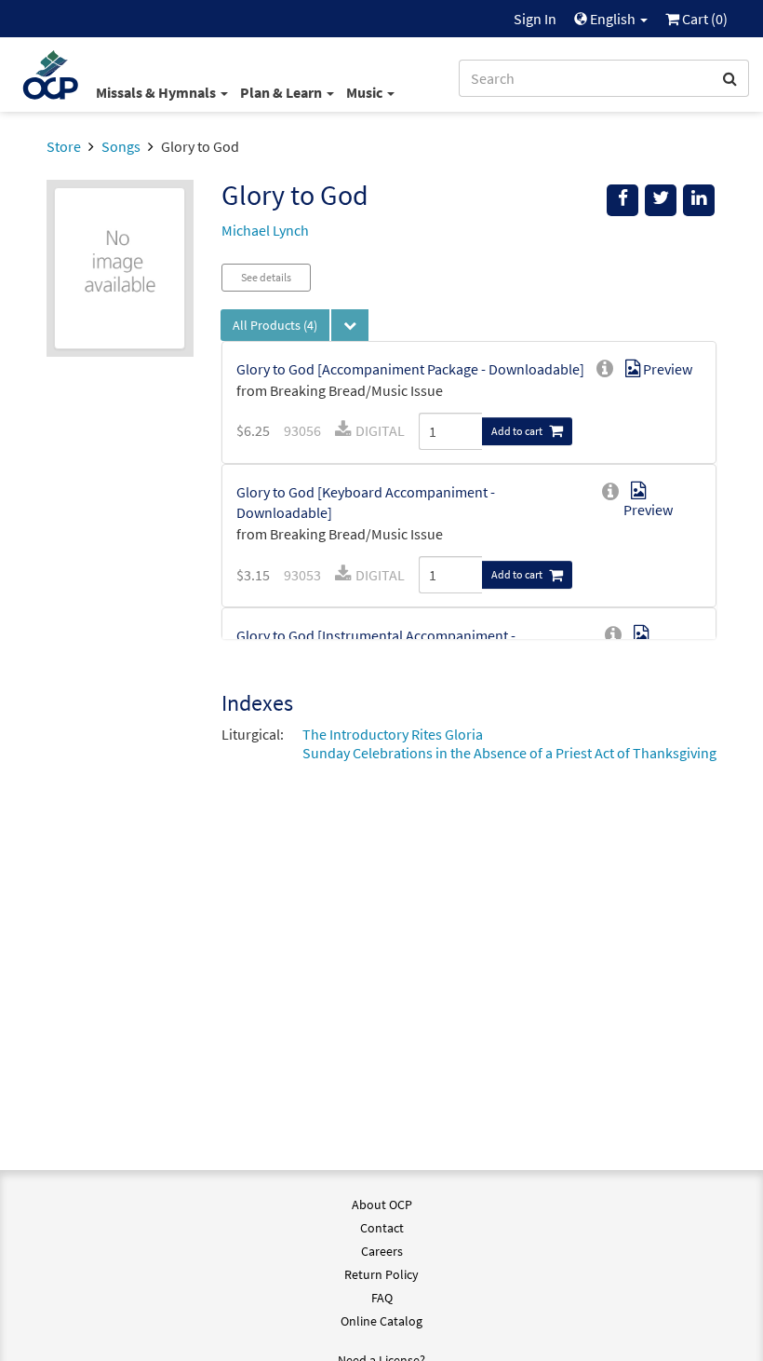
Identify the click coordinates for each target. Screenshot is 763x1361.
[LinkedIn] (699, 200)
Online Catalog (381, 1321)
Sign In (535, 18)
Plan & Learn (282, 92)
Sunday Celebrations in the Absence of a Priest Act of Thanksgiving (509, 752)
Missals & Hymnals (157, 92)
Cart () (703, 18)
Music (365, 92)
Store (64, 146)
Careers (382, 1251)
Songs (121, 146)
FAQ (382, 1297)
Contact (382, 1227)
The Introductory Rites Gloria (392, 734)
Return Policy (381, 1274)
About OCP (382, 1204)
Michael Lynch (265, 230)
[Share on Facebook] (622, 200)
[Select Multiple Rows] (349, 325)
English (612, 18)
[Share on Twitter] (660, 200)
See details (266, 277)
